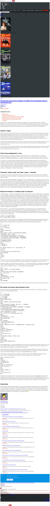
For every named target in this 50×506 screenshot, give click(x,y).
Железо (15, 10)
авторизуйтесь (2, 484)
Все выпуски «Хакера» (30, 10)
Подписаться (9, 479)
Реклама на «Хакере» (38, 10)
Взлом (1, 98)
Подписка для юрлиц (47, 499)
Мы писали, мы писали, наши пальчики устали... (11, 119)
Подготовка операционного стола (8, 115)
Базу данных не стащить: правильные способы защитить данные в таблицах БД (15, 455)
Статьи (3, 405)
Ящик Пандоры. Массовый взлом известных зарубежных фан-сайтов (13, 440)
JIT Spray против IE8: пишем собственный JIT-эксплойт (11, 426)
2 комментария (2, 106)
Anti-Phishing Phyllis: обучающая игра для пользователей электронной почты (14, 412)
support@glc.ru (13, 494)
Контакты (48, 501)
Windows (4, 10)
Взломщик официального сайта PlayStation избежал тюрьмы (11, 411)
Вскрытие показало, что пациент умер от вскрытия (12, 117)
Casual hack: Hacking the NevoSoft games (8, 421)
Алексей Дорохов (3, 104)
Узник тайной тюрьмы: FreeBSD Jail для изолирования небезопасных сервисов (14, 469)
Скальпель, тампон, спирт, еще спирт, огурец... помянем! (13, 116)
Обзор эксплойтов (5, 435)
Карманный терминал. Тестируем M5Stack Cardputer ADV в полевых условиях (13, 408)
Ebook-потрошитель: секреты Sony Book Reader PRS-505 (11, 450)
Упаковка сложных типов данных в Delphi (9, 464)
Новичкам (23, 10)
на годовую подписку (11, 1)
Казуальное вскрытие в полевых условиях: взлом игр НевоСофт (12, 416)
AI (20, 10)
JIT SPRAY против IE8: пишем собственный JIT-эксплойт (11, 445)
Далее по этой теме (5, 414)
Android (11, 10)
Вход (49, 1)
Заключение (4, 120)
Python (18, 10)
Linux (8, 10)
